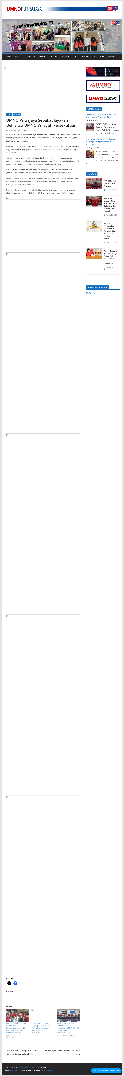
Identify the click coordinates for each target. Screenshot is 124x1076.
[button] (21, 57)
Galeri (42, 57)
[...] (87, 138)
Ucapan (54, 57)
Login (111, 57)
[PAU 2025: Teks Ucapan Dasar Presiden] (94, 186)
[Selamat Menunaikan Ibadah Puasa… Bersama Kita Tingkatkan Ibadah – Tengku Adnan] (94, 234)
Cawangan (87, 57)
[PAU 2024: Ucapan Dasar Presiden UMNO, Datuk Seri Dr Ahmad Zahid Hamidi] (94, 207)
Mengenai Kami (69, 57)
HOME (8, 57)
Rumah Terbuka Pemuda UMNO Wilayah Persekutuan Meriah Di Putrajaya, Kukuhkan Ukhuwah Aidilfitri (16, 1028)
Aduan (102, 57)
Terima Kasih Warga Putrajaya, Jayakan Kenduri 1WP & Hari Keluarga (42, 1025)
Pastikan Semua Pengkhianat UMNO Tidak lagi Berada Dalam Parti (24, 1052)
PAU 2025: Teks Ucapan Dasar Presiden (110, 183)
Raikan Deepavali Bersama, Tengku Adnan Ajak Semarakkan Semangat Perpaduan (111, 257)
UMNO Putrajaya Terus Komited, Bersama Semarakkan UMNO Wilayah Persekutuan (68, 1026)
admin (25, 130)
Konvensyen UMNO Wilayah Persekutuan (62, 1052)
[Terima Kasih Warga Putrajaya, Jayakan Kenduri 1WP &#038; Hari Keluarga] (42, 1015)
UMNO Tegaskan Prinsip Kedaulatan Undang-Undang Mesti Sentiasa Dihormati (101, 117)
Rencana (31, 57)
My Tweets (90, 293)
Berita (17, 57)
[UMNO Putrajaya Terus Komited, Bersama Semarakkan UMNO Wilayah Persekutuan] (68, 1015)
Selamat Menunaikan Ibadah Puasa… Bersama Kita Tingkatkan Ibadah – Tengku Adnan (111, 231)
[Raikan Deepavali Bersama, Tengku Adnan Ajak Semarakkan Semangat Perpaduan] (94, 261)
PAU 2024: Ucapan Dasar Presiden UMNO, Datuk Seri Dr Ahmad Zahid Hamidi (111, 204)
